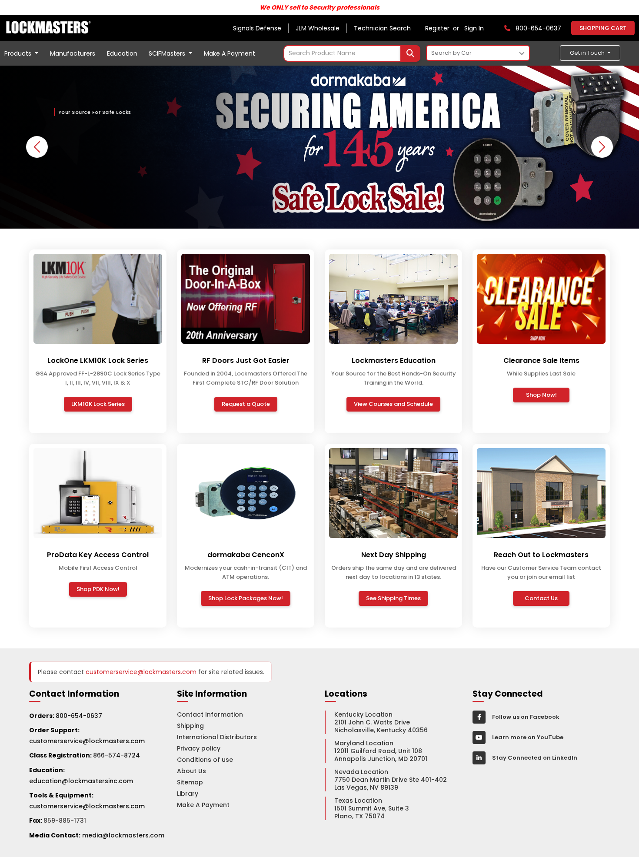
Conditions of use (205, 759)
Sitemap (190, 782)
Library (187, 793)
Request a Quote (246, 404)
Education (122, 53)
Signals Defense (257, 28)
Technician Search (382, 28)
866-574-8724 (116, 755)
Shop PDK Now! (98, 589)
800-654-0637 (79, 715)
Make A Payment (229, 53)
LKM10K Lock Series (98, 404)
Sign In (474, 28)
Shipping (190, 725)
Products (18, 53)
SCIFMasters (168, 53)
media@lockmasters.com (123, 835)
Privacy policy (198, 748)
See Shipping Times (393, 598)
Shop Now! (541, 395)
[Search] (410, 53)
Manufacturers (72, 53)
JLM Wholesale (317, 28)
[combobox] (351, 53)
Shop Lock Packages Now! (245, 598)
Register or (444, 28)
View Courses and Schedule (393, 404)
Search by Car (451, 53)
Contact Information (210, 714)
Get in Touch (588, 53)
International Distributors (217, 737)
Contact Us (541, 598)
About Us (191, 771)
